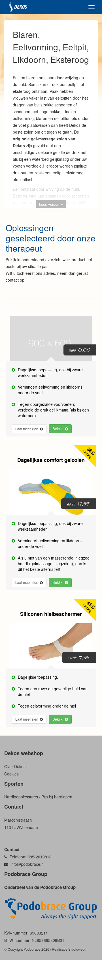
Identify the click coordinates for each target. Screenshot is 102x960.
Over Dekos (15, 766)
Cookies (11, 774)
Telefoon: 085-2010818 (29, 857)
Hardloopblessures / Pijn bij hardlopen (38, 797)
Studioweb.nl (78, 949)
